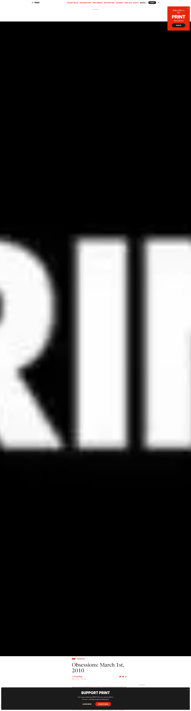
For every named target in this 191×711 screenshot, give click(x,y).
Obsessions (81, 659)
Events (135, 3)
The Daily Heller (72, 3)
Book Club (128, 3)
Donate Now (103, 704)
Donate (152, 2)
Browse (143, 3)
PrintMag (78, 677)
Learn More (87, 704)
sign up (178, 25)
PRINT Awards (97, 3)
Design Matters (85, 3)
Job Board (119, 3)
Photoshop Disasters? (96, 687)
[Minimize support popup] (188, 689)
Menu (34, 9)
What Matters (109, 3)
